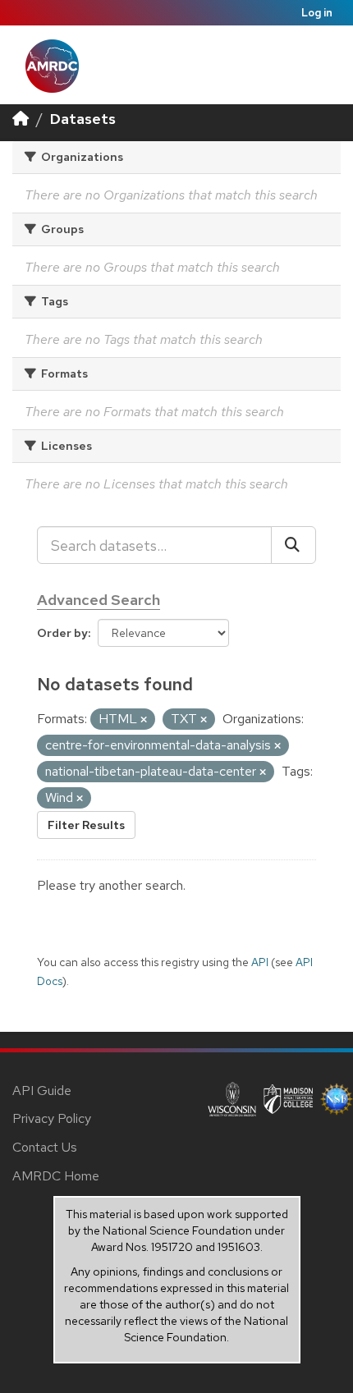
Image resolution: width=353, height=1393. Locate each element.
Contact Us (44, 1147)
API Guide (41, 1090)
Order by (62, 632)
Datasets (83, 118)
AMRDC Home (55, 1176)
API (259, 962)
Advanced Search (98, 599)
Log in (316, 13)
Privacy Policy (51, 1118)
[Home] (20, 118)
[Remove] (143, 720)
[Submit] (293, 545)
